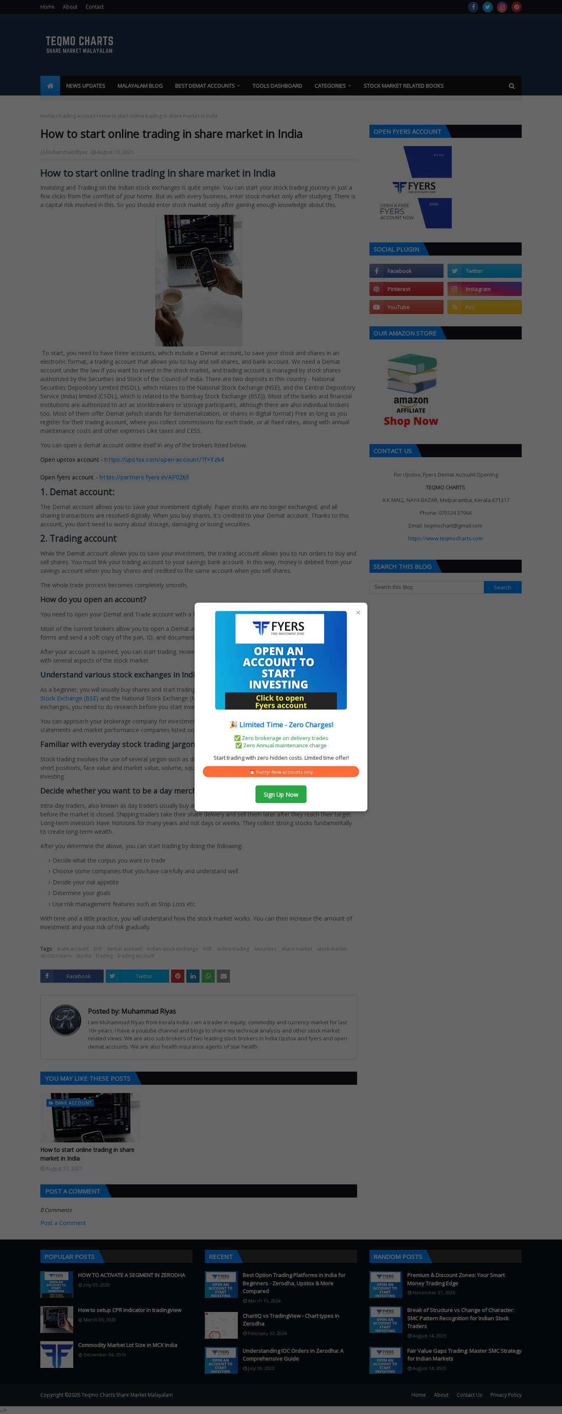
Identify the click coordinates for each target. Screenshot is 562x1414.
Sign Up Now (281, 794)
